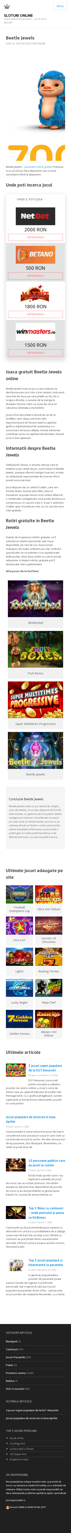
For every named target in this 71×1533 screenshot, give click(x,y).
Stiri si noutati (15, 1388)
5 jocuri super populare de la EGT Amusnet (45, 1068)
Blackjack (11, 1341)
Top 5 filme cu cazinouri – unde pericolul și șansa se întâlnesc (46, 1213)
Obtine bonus (35, 237)
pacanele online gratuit (38, 167)
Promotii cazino (16, 1373)
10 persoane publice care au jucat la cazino (46, 1163)
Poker (9, 1365)
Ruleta (10, 1380)
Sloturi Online (18, 15)
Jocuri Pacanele (15, 1357)
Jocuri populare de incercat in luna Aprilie (31, 1418)
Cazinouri (12, 1349)
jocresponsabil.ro (15, 1500)
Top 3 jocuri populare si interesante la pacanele (45, 1262)
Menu (60, 6)
